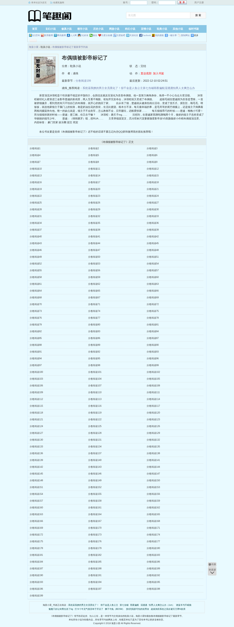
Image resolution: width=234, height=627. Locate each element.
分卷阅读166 (36, 521)
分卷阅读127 (36, 433)
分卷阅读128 (94, 433)
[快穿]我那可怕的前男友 (137, 609)
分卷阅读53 (94, 263)
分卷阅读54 (153, 263)
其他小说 (178, 28)
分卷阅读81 (153, 324)
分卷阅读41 (94, 236)
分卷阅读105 (153, 378)
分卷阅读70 (36, 304)
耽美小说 (162, 28)
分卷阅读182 (94, 555)
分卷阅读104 (94, 378)
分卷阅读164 (94, 514)
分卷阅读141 (153, 460)
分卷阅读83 (94, 331)
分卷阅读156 (153, 494)
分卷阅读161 (94, 507)
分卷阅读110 (94, 392)
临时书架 (194, 28)
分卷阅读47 (94, 250)
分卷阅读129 (153, 433)
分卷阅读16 (36, 182)
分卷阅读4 (35, 155)
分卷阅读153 (153, 487)
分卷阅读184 (36, 561)
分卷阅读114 (153, 399)
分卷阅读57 (153, 270)
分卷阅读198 (153, 588)
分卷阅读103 (36, 378)
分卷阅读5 (93, 155)
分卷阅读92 (94, 351)
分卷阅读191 (94, 575)
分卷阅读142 (36, 466)
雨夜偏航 (159, 88)
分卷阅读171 (153, 527)
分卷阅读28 (36, 209)
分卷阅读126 (153, 426)
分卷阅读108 (153, 385)
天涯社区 (133, 35)
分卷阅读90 (153, 345)
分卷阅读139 (36, 460)
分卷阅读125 (94, 426)
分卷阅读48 (153, 250)
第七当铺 (148, 88)
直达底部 (146, 73)
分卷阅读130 (36, 439)
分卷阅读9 (152, 162)
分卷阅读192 (153, 575)
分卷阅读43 (36, 243)
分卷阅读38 (94, 229)
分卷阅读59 (94, 277)
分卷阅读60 (153, 277)
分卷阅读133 (36, 446)
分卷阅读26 (94, 202)
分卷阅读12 (153, 168)
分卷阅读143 (94, 466)
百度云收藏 (106, 35)
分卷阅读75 (153, 311)
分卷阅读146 (94, 473)
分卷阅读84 (153, 331)
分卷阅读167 (94, 521)
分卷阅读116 (94, 406)
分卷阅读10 (36, 168)
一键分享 (172, 35)
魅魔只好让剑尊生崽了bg (61, 609)
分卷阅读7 (35, 162)
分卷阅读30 (153, 209)
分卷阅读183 (153, 555)
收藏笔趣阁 (58, 2)
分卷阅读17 (94, 182)
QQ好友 (84, 35)
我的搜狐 (159, 35)
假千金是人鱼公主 (132, 88)
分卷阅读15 (153, 175)
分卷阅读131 (94, 439)
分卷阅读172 (36, 534)
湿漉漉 (169, 88)
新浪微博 (48, 35)
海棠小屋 (50, 15)
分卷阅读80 (94, 324)
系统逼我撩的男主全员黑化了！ (101, 88)
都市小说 (82, 28)
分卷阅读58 (36, 277)
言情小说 (146, 28)
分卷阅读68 (36, 297)
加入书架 (158, 73)
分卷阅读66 (153, 290)
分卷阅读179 (94, 548)
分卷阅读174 (153, 534)
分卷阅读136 (36, 453)
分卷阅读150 (153, 480)
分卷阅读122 (94, 419)
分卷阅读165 (153, 514)
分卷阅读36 (153, 223)
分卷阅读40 (36, 236)
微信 (95, 35)
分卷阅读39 (153, 229)
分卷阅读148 (36, 480)
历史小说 (98, 28)
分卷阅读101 (94, 372)
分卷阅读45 (153, 243)
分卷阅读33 (153, 216)
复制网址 (185, 35)
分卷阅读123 (153, 419)
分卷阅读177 (153, 541)
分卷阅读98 (94, 365)
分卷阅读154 (36, 494)
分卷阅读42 (153, 236)
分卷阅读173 (94, 534)
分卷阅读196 (36, 588)
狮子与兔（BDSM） (114, 609)
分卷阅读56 (94, 270)
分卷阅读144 (153, 466)
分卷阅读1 (35, 148)
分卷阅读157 (36, 500)
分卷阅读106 (36, 385)
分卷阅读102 (153, 372)
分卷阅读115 (36, 406)
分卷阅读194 (94, 582)
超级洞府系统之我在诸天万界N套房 (168, 609)
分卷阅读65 (94, 290)
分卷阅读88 (36, 345)
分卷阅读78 (153, 317)
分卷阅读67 (94, 297)
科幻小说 (130, 28)
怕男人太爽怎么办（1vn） (161, 605)
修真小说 (66, 28)
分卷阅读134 (94, 446)
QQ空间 (36, 35)
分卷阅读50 (94, 256)
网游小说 (114, 28)
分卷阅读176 (94, 541)
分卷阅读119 (94, 412)
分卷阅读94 (36, 358)
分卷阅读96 (153, 358)
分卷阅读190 (36, 575)
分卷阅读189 (153, 568)
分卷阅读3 (152, 148)
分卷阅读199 (83, 80)
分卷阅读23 (94, 195)
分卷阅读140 (94, 460)
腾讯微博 (61, 35)
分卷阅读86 (94, 338)
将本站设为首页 (39, 2)
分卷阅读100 (36, 372)
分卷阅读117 (153, 406)
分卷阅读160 (36, 507)
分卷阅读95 (94, 358)
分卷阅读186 (153, 561)
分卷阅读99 (153, 365)
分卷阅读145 (36, 473)
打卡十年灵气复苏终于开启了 (89, 609)
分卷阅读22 (36, 195)
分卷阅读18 (153, 182)
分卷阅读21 (153, 189)
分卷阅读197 (94, 588)
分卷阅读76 (36, 317)
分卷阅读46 (36, 250)
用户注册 (199, 2)
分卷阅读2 (93, 148)
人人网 (73, 35)
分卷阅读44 (94, 243)
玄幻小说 (51, 28)
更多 (196, 35)
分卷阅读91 (36, 351)
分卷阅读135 (153, 446)
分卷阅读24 (153, 195)
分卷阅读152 (94, 487)
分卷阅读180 (153, 548)
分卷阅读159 (153, 500)
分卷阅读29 (94, 209)
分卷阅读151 (36, 487)
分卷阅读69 (153, 297)
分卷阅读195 (153, 582)
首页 (34, 28)
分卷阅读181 (36, 555)
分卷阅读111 (153, 392)
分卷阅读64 (36, 290)
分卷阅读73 (36, 311)
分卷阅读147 (153, 473)
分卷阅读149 (94, 480)
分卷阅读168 (153, 521)
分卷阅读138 (153, 453)
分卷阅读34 (36, 223)
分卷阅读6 (152, 155)
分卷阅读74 (94, 311)
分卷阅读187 (36, 568)
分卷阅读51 (153, 256)
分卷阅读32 (94, 216)
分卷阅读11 (94, 168)
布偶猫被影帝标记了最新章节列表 (70, 47)
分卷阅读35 (94, 223)
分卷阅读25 (36, 202)
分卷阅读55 (36, 270)
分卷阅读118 (36, 412)
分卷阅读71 (94, 304)
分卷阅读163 (36, 514)
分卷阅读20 (94, 189)
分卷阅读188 (94, 568)
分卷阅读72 (153, 304)
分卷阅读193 (36, 582)
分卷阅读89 (94, 345)
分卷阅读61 (36, 284)
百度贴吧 (120, 35)
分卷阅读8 (93, 162)
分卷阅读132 (153, 439)
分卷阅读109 (36, 392)
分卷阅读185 (94, 561)
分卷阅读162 (153, 507)
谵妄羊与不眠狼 (183, 605)
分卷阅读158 (94, 500)
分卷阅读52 (36, 263)
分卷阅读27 (153, 202)
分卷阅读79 (36, 324)
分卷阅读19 (36, 189)
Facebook (146, 35)
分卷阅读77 (94, 317)
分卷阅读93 (153, 351)
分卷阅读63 (153, 284)
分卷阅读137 (94, 453)
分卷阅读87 (153, 338)
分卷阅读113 (94, 399)
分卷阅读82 (36, 331)
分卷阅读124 (36, 426)
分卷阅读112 (36, 399)
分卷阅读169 (36, 527)
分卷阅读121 (36, 419)
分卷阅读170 (94, 527)
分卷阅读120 (153, 412)
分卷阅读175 (36, 541)
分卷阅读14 (94, 175)
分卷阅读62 (94, 284)
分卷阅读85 (36, 338)
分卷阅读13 (36, 175)
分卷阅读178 (36, 548)
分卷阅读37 (36, 229)
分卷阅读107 (94, 385)
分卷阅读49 (36, 256)
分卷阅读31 (36, 216)
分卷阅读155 (94, 494)
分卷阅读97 (36, 365)
